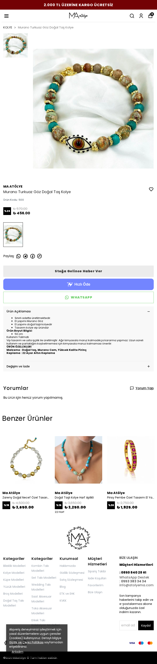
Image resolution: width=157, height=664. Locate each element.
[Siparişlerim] (141, 15)
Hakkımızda (68, 566)
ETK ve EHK (67, 594)
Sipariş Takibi (97, 571)
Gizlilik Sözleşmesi (72, 573)
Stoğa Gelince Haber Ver (78, 271)
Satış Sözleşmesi (71, 580)
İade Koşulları (97, 578)
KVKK (63, 601)
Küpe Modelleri (13, 580)
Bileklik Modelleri (14, 566)
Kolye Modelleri (13, 573)
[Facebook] (5, 642)
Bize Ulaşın (95, 592)
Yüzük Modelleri (14, 587)
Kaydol (146, 625)
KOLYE (7, 27)
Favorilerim (95, 585)
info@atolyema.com (136, 585)
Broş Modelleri (13, 594)
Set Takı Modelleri (43, 578)
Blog (63, 587)
